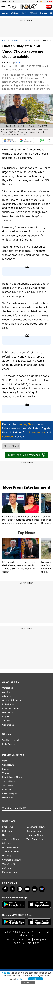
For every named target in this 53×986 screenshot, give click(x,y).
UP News (6, 855)
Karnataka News (10, 872)
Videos (15, 13)
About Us (6, 692)
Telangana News (34, 835)
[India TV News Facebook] (45, 1)
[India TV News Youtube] (50, 1)
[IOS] (38, 1)
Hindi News (7, 712)
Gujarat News (8, 864)
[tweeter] (12, 889)
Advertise (6, 696)
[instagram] (20, 889)
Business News (9, 793)
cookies (20, 979)
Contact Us (7, 688)
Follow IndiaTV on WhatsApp (24, 454)
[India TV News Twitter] (48, 1)
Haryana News (9, 835)
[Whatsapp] (42, 140)
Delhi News (7, 831)
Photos (5, 769)
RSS (37, 943)
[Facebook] (5, 889)
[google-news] (42, 889)
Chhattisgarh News (11, 859)
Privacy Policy (41, 939)
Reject (28, 982)
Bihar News (7, 827)
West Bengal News (35, 839)
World (33, 13)
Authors (6, 720)
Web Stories (8, 725)
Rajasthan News (34, 831)
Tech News (7, 785)
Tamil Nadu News (10, 851)
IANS (17, 62)
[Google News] (9, 140)
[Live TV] (49, 7)
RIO (30, 943)
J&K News (7, 868)
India (24, 13)
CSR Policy (19, 943)
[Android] (41, 1)
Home (4, 13)
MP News (6, 843)
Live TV (5, 716)
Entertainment (15, 40)
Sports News (8, 781)
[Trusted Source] (26, 140)
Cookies (6, 972)
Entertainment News (12, 777)
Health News (8, 797)
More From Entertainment (26, 487)
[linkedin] (35, 889)
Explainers (7, 789)
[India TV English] (28, 6)
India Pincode (8, 744)
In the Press (8, 704)
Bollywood (28, 40)
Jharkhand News (10, 839)
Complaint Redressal (12, 700)
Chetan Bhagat (11, 446)
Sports (43, 13)
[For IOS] (39, 921)
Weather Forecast (10, 740)
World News (8, 765)
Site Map (9, 939)
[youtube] (27, 889)
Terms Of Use (23, 939)
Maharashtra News (35, 827)
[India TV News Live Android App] (13, 904)
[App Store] (39, 904)
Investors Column (10, 708)
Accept (36, 979)
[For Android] (13, 921)
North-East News (10, 847)
